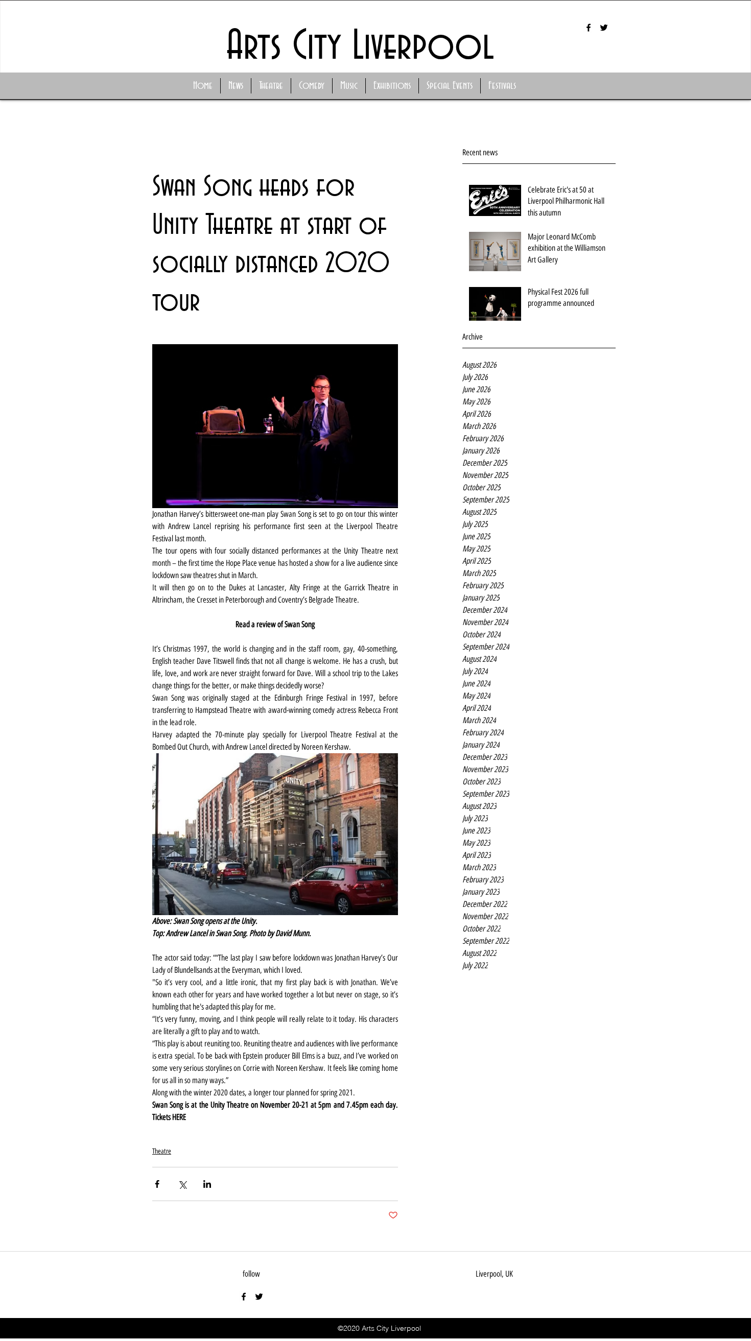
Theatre (161, 1151)
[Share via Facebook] (157, 1184)
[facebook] (588, 27)
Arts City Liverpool (360, 47)
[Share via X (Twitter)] (182, 1184)
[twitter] (604, 27)
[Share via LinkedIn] (207, 1184)
